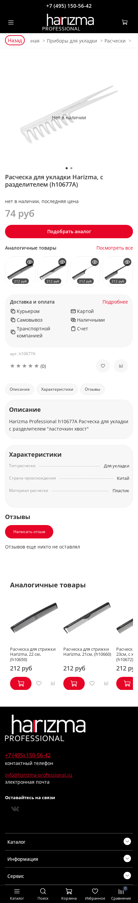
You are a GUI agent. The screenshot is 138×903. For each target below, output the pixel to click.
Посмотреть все (114, 248)
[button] (48, 366)
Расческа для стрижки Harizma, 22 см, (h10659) (33, 654)
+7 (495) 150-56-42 (69, 5)
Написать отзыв (29, 531)
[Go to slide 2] (71, 168)
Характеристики (57, 389)
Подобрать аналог (69, 231)
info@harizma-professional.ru (38, 775)
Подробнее (115, 302)
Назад (15, 40)
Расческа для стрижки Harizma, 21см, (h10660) (87, 651)
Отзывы (92, 389)
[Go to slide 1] (67, 168)
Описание (20, 389)
